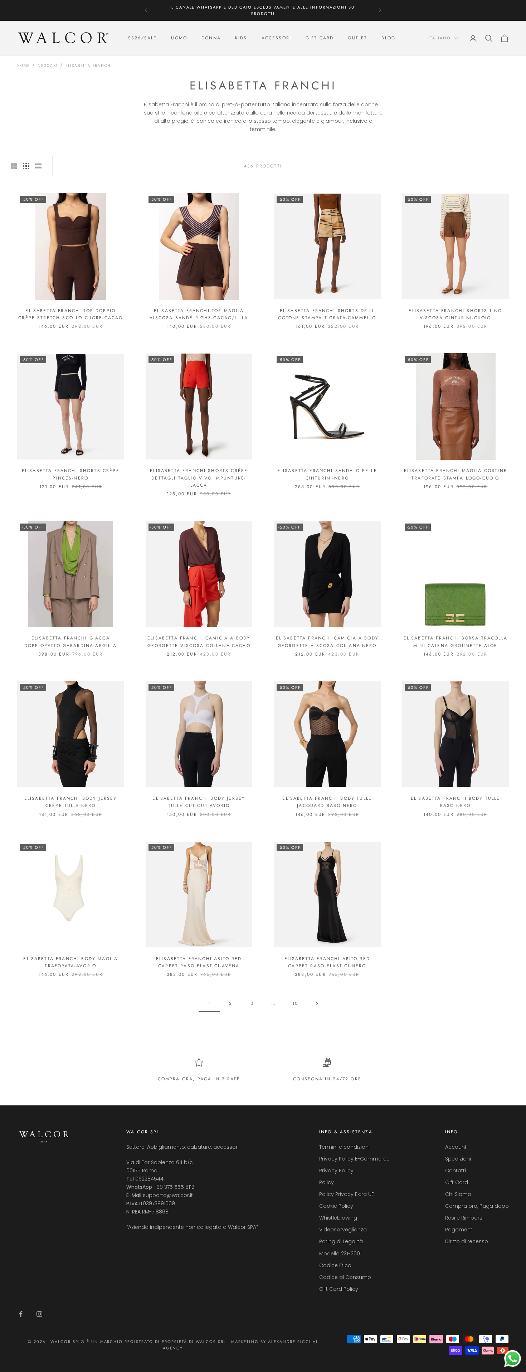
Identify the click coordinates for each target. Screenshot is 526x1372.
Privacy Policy (336, 1170)
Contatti (455, 1170)
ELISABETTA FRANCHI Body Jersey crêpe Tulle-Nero (70, 802)
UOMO (179, 38)
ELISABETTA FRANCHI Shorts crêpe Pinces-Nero (71, 474)
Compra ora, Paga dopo (477, 1206)
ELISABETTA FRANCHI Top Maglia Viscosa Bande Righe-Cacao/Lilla (199, 314)
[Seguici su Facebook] (20, 1314)
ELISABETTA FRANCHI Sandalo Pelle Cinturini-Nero (327, 474)
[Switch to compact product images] (38, 166)
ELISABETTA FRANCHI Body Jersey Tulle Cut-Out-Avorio (198, 802)
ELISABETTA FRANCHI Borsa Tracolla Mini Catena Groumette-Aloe (455, 641)
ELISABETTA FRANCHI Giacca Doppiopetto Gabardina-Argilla (70, 641)
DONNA (211, 38)
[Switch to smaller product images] (26, 166)
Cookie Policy (336, 1206)
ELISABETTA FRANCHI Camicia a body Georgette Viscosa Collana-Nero (327, 641)
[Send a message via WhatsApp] (512, 1358)
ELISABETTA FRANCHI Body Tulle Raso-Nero (455, 802)
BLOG (388, 38)
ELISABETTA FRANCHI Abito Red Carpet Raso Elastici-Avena (199, 962)
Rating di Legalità (341, 1241)
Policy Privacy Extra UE (346, 1194)
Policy (326, 1182)
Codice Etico (335, 1265)
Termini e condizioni (344, 1146)
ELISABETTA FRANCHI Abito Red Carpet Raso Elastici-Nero (327, 962)
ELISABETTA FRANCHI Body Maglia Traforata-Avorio (70, 962)
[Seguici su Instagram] (39, 1314)
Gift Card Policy (338, 1289)
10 (295, 1003)
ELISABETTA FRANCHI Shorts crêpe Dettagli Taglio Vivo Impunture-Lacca (199, 477)
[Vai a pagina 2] (316, 1004)
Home (23, 65)
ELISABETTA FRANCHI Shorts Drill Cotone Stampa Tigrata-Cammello (327, 314)
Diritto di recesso (466, 1241)
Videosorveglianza (343, 1229)
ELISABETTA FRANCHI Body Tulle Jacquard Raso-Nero (327, 802)
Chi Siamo (458, 1194)
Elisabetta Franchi (88, 65)
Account (456, 1146)
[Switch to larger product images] (14, 166)
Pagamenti (459, 1229)
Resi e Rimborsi (464, 1217)
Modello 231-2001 (340, 1253)
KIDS (241, 38)
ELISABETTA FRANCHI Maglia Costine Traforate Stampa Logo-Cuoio (455, 474)
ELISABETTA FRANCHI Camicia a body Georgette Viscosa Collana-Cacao (198, 641)
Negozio (48, 65)
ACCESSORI (276, 38)
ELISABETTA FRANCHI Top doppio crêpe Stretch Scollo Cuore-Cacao (70, 314)
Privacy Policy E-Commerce (354, 1158)
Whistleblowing (338, 1217)
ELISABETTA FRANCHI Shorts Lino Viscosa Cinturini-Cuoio (455, 314)
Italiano (439, 38)
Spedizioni (458, 1158)
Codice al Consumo (345, 1277)
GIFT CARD (319, 38)
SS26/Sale (142, 38)
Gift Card (456, 1182)
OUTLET (357, 38)
